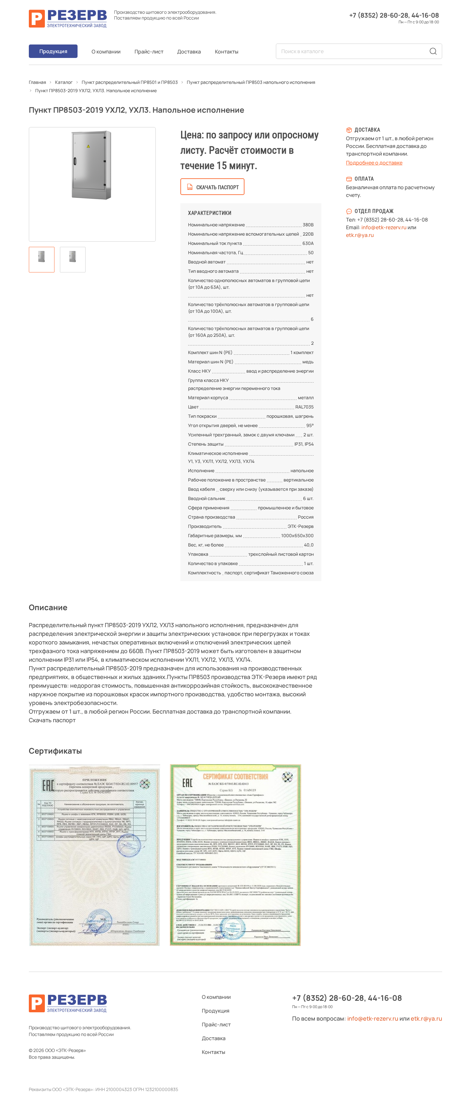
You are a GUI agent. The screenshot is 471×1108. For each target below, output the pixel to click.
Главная (37, 82)
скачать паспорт (217, 187)
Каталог (64, 82)
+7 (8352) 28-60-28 (378, 15)
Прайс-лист (149, 51)
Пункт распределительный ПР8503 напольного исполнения (251, 82)
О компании (106, 51)
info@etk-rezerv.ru (384, 227)
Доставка (189, 51)
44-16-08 (425, 15)
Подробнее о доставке (374, 162)
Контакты (226, 51)
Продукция (53, 51)
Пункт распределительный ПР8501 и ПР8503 (130, 82)
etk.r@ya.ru (360, 235)
